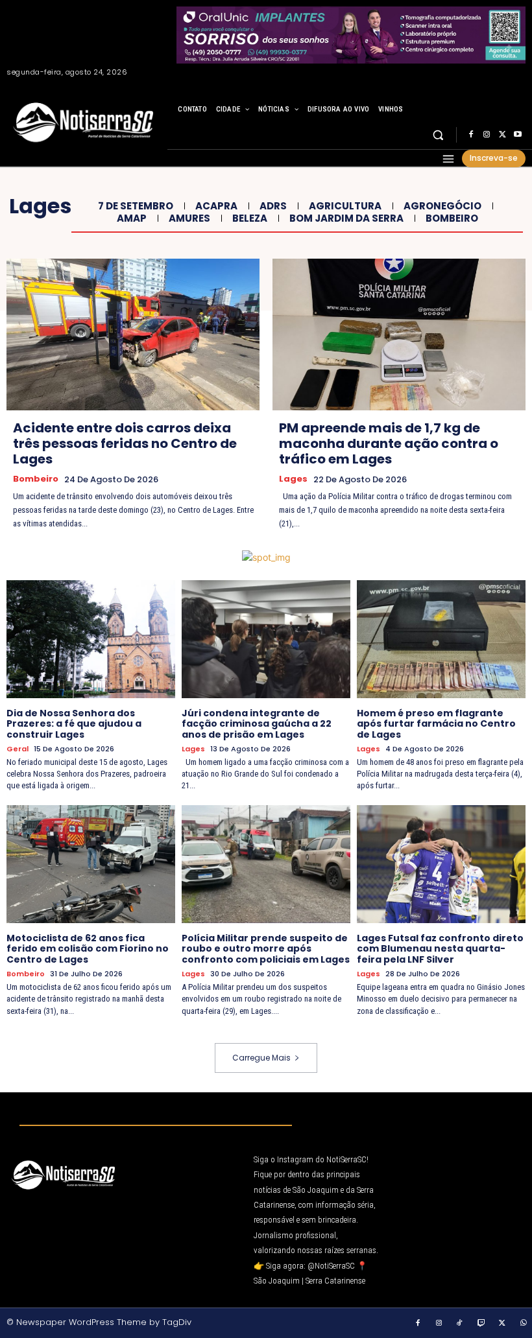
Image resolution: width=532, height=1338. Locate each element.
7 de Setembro (135, 206)
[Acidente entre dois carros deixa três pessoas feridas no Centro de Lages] (133, 334)
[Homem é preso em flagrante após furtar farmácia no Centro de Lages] (441, 639)
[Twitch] (481, 1324)
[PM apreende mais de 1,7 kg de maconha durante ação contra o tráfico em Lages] (399, 334)
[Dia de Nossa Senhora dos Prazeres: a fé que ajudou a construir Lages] (90, 639)
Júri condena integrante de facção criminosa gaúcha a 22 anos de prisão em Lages (257, 724)
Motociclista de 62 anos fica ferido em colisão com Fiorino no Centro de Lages (87, 949)
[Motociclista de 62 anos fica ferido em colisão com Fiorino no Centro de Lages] (90, 864)
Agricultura (345, 206)
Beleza (249, 218)
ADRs (273, 206)
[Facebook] (471, 135)
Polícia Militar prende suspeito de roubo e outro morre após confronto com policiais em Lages (266, 949)
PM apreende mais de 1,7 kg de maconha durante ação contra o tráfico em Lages (388, 443)
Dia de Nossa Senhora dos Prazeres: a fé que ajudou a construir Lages (73, 724)
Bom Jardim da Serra (346, 218)
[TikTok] (460, 1324)
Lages (293, 479)
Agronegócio (442, 206)
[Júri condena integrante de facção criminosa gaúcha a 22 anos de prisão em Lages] (266, 639)
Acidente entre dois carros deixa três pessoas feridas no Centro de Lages (125, 443)
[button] (438, 135)
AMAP (132, 218)
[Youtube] (518, 135)
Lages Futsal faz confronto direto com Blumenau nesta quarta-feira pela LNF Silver (440, 949)
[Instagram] (486, 135)
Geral (17, 749)
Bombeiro (452, 218)
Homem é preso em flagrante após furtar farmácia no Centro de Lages (436, 724)
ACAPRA (216, 206)
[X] (502, 135)
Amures (189, 218)
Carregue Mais (261, 1057)
